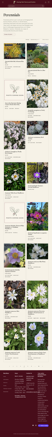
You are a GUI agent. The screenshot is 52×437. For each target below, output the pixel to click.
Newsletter (5, 391)
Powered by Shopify (34, 433)
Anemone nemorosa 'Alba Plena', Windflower (37, 262)
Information (6, 379)
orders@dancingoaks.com (33, 392)
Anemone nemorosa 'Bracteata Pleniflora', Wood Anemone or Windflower (36, 313)
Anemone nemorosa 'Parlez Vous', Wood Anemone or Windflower (37, 353)
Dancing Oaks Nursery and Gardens (24, 433)
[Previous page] (9, 366)
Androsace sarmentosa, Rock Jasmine (36, 138)
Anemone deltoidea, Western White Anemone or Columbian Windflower (14, 227)
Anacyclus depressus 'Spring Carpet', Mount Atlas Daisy (13, 104)
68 (38, 366)
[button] (2, 2)
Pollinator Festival (7, 388)
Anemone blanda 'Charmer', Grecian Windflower (35, 186)
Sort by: (27, 39)
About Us (5, 382)
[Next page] (42, 366)
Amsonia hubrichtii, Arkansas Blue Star (14, 62)
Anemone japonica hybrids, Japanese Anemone (12, 270)
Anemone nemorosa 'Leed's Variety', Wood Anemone (12, 353)
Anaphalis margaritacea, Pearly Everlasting (36, 111)
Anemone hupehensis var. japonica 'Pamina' (37, 233)
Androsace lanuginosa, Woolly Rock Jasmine (13, 152)
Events (4, 385)
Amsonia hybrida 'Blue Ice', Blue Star (36, 71)
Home (4, 376)
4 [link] (24, 366)
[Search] (42, 6)
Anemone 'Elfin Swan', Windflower (14, 193)
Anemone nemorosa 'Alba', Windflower (12, 312)
